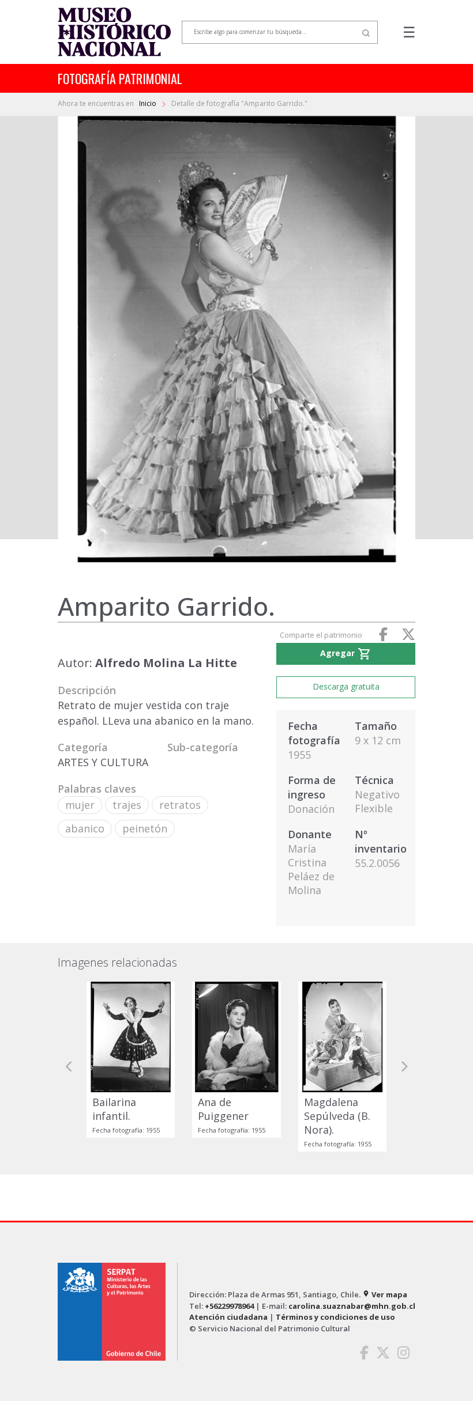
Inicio (148, 103)
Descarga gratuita (346, 686)
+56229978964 (229, 1306)
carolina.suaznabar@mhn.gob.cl (351, 1306)
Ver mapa (384, 1294)
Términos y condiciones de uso (335, 1317)
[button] (69, 1067)
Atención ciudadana (228, 1317)
